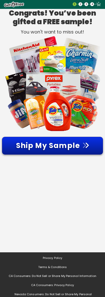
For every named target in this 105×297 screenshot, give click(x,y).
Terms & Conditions (52, 267)
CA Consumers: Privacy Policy (52, 285)
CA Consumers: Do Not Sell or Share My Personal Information (52, 276)
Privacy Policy (52, 258)
